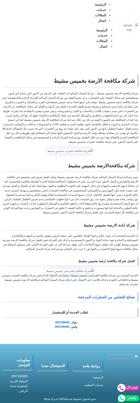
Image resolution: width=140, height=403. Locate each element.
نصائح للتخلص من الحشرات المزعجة (106, 297)
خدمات (101, 10)
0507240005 (62, 322)
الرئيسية (101, 30)
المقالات (100, 15)
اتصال (102, 20)
